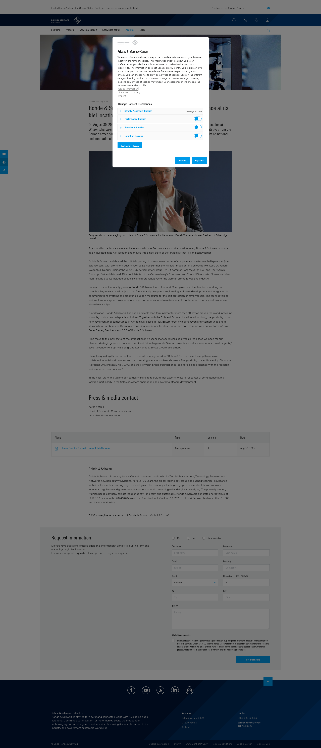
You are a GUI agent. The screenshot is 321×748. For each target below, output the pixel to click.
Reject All (199, 160)
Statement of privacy (129, 92)
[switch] (198, 119)
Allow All (182, 160)
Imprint (122, 95)
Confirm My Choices (130, 145)
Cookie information (128, 88)
